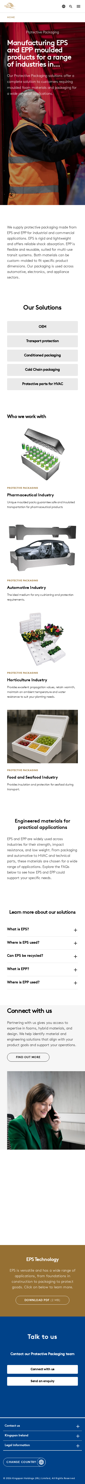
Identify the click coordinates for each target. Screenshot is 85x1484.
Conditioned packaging (42, 355)
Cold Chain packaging (42, 370)
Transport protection (42, 341)
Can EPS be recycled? (25, 956)
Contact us (12, 1425)
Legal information (17, 1445)
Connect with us (42, 1369)
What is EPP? (18, 969)
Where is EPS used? (23, 943)
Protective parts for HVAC (42, 384)
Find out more (28, 1057)
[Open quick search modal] (71, 6)
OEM (42, 327)
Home (11, 17)
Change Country (21, 1462)
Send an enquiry (42, 1381)
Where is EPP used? (23, 982)
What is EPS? (18, 929)
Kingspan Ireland (16, 1435)
